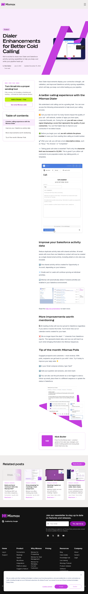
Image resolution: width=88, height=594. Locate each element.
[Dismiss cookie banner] (81, 575)
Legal (76, 558)
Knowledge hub (65, 558)
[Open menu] (85, 4)
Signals (18, 558)
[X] (53, 536)
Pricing (48, 548)
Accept (61, 586)
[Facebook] (48, 536)
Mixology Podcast (65, 563)
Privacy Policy (10, 582)
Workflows (20, 560)
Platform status (21, 566)
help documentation (53, 309)
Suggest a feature (22, 569)
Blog (61, 552)
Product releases (65, 566)
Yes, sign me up (78, 524)
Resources (64, 548)
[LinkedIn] (58, 536)
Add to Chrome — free (18, 99)
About (76, 552)
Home (4, 548)
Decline (75, 586)
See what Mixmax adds (19, 105)
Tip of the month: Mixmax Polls (16, 137)
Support (4, 555)
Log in (4, 552)
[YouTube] (63, 536)
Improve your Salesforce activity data (18, 128)
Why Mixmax (36, 548)
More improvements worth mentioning (18, 133)
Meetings (19, 555)
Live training (64, 560)
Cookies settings (47, 586)
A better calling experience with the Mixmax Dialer (18, 122)
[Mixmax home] (8, 4)
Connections (20, 552)
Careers (76, 555)
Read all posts (77, 464)
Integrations (20, 563)
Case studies (64, 555)
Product (19, 548)
